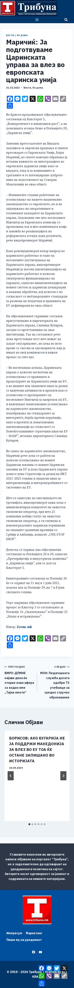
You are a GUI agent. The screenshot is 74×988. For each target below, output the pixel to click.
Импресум (14, 933)
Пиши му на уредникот (24, 940)
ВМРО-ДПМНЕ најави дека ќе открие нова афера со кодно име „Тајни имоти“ (19, 679)
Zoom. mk (24, 627)
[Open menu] (37, 20)
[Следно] (63, 775)
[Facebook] (34, 952)
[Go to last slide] (11, 775)
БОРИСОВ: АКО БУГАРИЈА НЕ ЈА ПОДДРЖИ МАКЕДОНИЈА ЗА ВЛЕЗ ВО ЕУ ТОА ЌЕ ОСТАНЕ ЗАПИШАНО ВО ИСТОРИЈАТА (37, 749)
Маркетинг (34, 933)
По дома (22, 35)
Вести (10, 35)
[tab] (29, 824)
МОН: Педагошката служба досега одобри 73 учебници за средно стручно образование (54, 682)
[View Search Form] (66, 19)
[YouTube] (40, 952)
